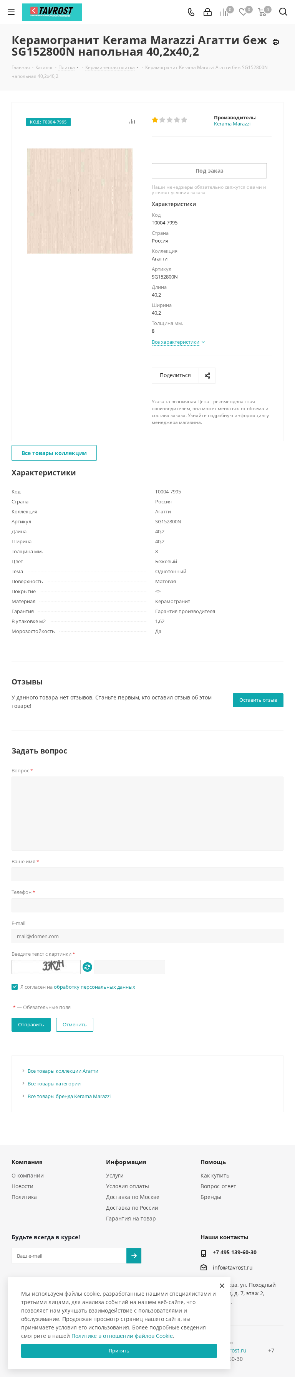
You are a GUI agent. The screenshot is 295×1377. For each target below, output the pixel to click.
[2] (162, 120)
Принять (119, 1350)
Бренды (211, 1197)
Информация (126, 1162)
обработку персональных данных (94, 986)
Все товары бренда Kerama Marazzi (69, 1096)
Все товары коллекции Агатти (63, 1070)
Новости (22, 1186)
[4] (177, 120)
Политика (24, 1197)
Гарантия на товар (131, 1218)
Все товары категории (54, 1083)
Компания (27, 1162)
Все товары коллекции (54, 453)
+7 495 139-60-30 (235, 1252)
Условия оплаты (127, 1186)
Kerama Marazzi (232, 123)
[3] (170, 120)
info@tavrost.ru (233, 1267)
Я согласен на (77, 986)
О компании (28, 1175)
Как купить (215, 1175)
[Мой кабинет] (208, 12)
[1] (155, 120)
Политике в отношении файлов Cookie (122, 1335)
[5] (184, 120)
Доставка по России (132, 1207)
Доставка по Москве (132, 1197)
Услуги (115, 1175)
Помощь (213, 1162)
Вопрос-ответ (218, 1186)
